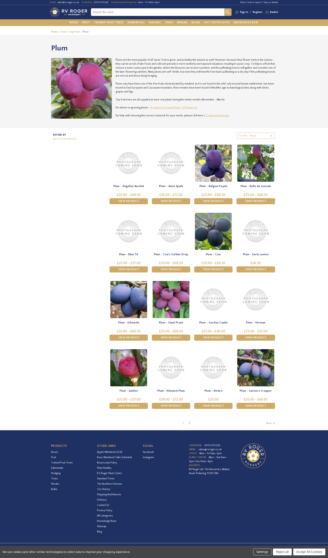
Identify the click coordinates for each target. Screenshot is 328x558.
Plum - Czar (213, 254)
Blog (99, 531)
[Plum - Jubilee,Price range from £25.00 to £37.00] (128, 367)
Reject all (282, 552)
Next (269, 423)
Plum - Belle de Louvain (255, 186)
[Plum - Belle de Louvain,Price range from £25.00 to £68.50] (255, 163)
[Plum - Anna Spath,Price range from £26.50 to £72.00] (171, 163)
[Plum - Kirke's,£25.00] (213, 367)
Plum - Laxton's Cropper (256, 390)
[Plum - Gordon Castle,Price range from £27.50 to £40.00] (213, 299)
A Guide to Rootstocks (216, 115)
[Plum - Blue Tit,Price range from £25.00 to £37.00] (128, 231)
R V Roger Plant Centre (109, 473)
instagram (148, 457)
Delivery (102, 499)
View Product (128, 201)
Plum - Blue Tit (128, 254)
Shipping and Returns (109, 494)
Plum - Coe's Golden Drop (171, 254)
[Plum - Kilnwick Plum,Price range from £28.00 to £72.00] (171, 367)
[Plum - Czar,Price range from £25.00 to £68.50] (213, 231)
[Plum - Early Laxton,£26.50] (255, 231)
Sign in (244, 12)
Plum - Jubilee (129, 390)
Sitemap (101, 526)
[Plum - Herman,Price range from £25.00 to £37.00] (255, 299)
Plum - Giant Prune (171, 322)
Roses (54, 452)
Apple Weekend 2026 (109, 452)
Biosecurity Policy (107, 462)
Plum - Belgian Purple (213, 186)
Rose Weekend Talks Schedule (114, 457)
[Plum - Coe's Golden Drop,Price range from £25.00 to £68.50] (171, 231)
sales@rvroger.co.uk (68, 2)
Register (258, 12)
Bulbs (54, 489)
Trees (54, 478)
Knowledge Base (106, 521)
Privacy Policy (104, 510)
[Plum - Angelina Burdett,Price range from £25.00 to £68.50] (128, 163)
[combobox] (157, 12)
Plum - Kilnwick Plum (171, 390)
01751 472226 (101, 2)
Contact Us (103, 505)
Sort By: (243, 135)
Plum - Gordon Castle (213, 322)
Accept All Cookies (309, 552)
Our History (103, 489)
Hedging (55, 473)
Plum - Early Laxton (256, 254)
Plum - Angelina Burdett (128, 186)
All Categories (105, 515)
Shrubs (55, 483)
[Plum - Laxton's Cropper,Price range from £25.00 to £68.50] (255, 367)
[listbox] (261, 136)
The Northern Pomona (109, 483)
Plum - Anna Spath (171, 186)
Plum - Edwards (128, 322)
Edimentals (57, 468)
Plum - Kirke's (213, 390)
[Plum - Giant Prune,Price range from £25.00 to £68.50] (171, 299)
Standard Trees (106, 478)
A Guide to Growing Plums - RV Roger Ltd (174, 107)
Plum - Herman (255, 322)
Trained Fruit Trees (62, 462)
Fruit (53, 457)
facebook (148, 452)
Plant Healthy (104, 468)
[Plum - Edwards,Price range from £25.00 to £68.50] (128, 299)
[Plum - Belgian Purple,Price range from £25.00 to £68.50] (213, 163)
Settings (262, 552)
